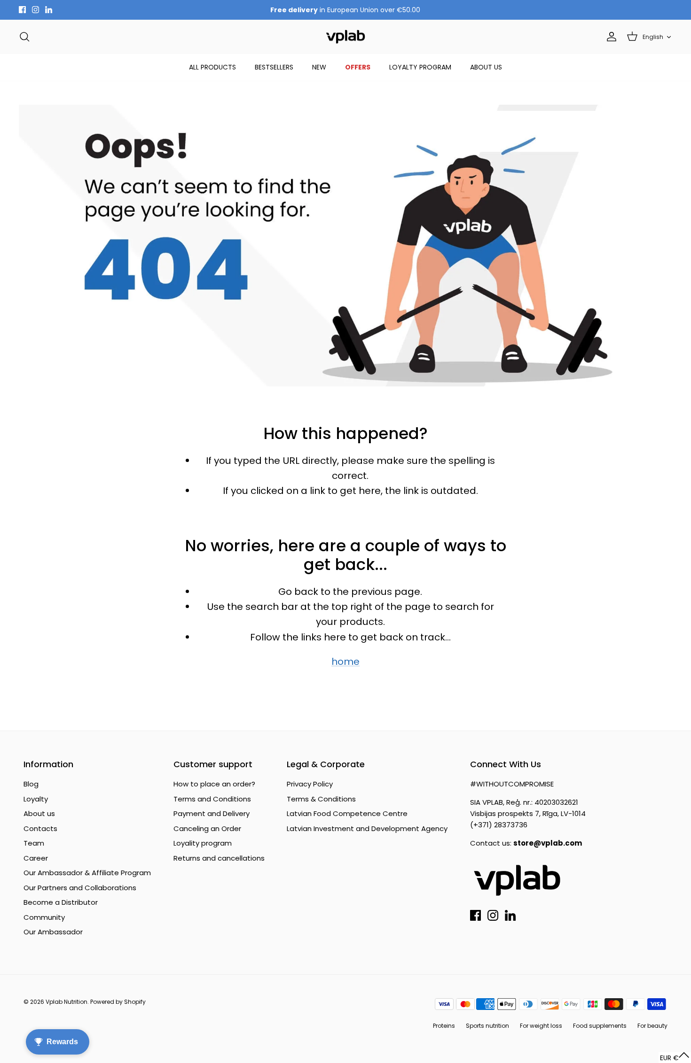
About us (39, 813)
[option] (345, 245)
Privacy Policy (310, 784)
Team (34, 843)
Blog (31, 784)
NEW (319, 67)
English (653, 37)
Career (36, 858)
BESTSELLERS (274, 67)
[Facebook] (22, 9)
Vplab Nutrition (66, 1002)
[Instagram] (35, 9)
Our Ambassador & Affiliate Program (87, 873)
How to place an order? (214, 784)
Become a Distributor (61, 902)
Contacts (40, 828)
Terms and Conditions (212, 799)
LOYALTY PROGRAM (420, 67)
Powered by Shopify (118, 1002)
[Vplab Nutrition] (345, 37)
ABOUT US (486, 67)
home (345, 661)
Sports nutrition (487, 1026)
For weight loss (541, 1026)
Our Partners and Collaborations (80, 888)
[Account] (609, 36)
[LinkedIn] (48, 9)
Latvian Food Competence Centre (347, 813)
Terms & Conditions (321, 799)
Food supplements (600, 1026)
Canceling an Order (207, 828)
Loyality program (202, 843)
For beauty (652, 1026)
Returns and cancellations (219, 858)
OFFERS (357, 67)
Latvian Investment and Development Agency (367, 828)
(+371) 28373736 (498, 825)
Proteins (444, 1026)
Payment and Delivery (211, 813)
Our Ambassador (53, 932)
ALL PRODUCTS (212, 67)
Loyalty (36, 799)
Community (44, 917)
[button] (675, 1057)
